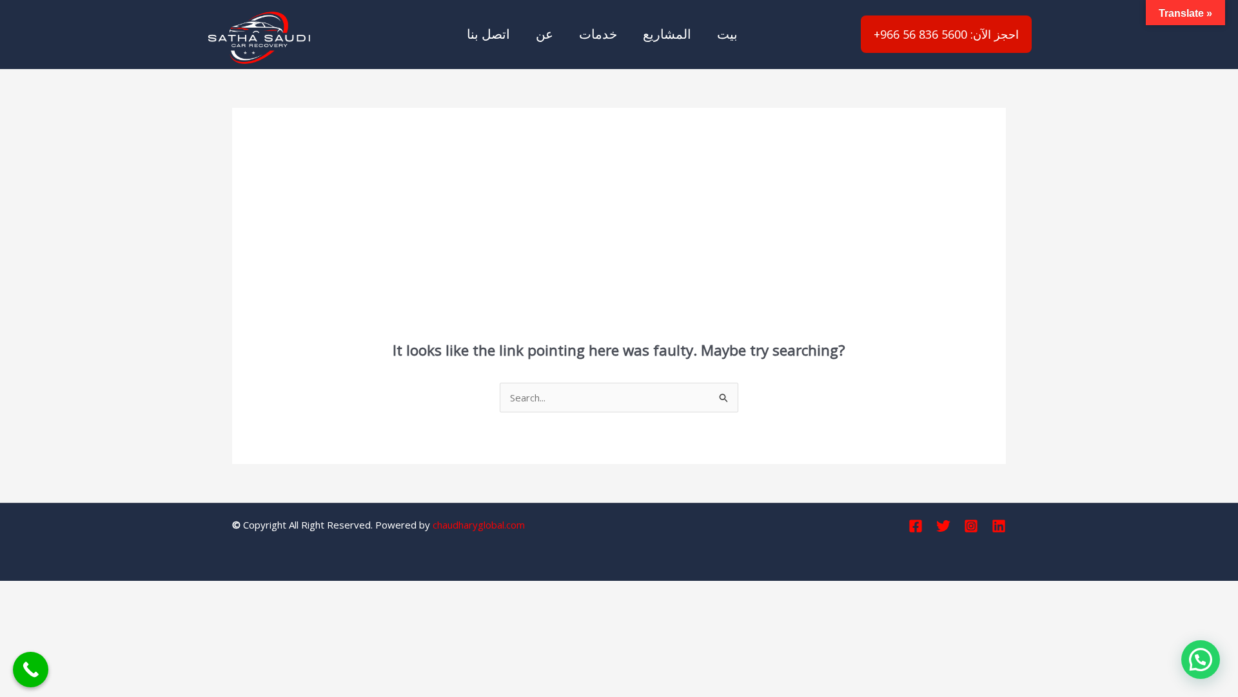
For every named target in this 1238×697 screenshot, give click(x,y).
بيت (727, 34)
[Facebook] (916, 526)
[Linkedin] (999, 526)
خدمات (598, 34)
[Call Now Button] (30, 669)
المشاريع (667, 34)
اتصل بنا (488, 34)
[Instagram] (971, 526)
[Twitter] (943, 526)
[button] (1200, 659)
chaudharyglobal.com (479, 524)
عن (544, 34)
